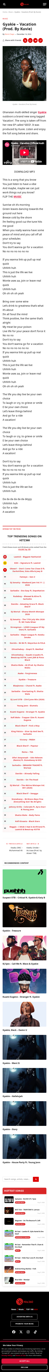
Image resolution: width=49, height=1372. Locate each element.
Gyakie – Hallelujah (13, 1096)
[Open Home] (24, 4)
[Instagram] (28, 1332)
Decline (24, 1367)
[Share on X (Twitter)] (25, 40)
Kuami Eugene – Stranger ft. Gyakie (21, 996)
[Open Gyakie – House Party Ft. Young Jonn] (24, 1146)
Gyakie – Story (10, 1129)
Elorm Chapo (9, 34)
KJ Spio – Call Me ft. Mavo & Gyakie (20, 963)
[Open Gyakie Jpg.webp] (24, 100)
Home (5, 12)
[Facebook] (13, 1332)
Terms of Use (21, 1355)
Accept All (24, 1361)
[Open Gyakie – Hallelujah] (24, 1080)
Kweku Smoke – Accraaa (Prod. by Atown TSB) (34, 850)
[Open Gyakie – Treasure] (24, 915)
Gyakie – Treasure (12, 930)
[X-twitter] (21, 1332)
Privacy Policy (7, 1355)
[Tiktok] (35, 1332)
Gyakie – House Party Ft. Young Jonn (21, 1162)
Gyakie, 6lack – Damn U (15, 1030)
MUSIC (18, 196)
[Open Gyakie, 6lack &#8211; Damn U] (24, 1014)
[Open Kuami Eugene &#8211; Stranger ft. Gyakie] (24, 981)
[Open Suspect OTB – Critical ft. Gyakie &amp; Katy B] (24, 881)
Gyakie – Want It (11, 1063)
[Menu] (44, 4)
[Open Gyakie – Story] (24, 1113)
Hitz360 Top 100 (24, 549)
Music (11, 12)
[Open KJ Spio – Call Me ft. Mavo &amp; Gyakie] (24, 948)
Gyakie (42, 112)
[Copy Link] (40, 40)
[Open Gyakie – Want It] (24, 1047)
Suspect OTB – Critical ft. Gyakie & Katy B (24, 897)
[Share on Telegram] (35, 40)
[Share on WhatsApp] (30, 40)
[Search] (4, 4)
